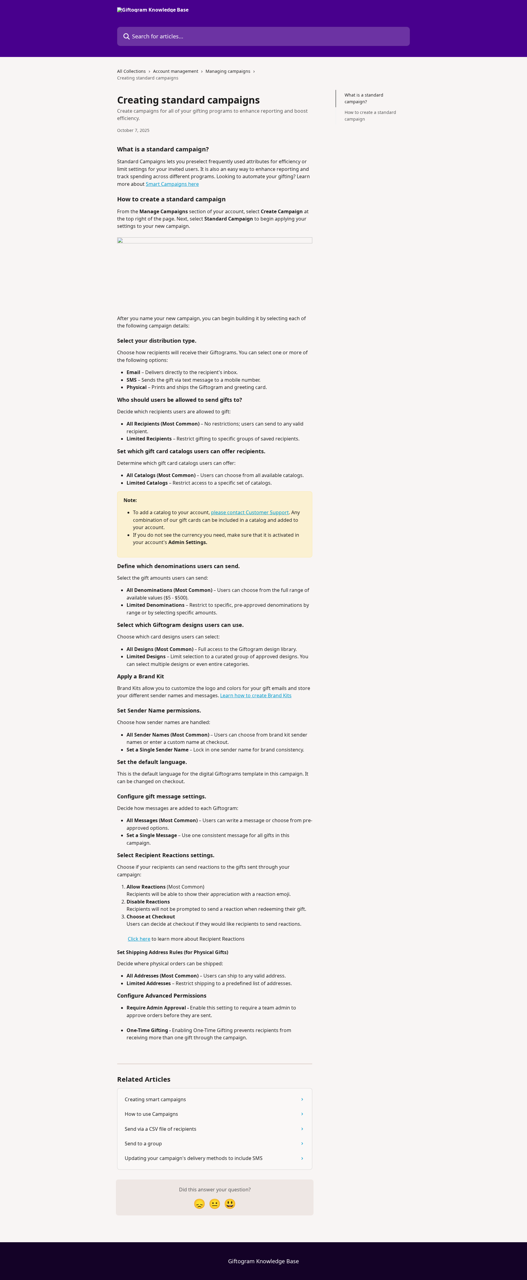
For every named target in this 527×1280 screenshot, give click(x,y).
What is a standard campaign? (364, 98)
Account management (175, 71)
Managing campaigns (228, 71)
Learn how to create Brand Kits (256, 695)
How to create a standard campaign (370, 115)
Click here (139, 938)
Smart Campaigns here (172, 184)
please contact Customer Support (250, 512)
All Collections (131, 71)
